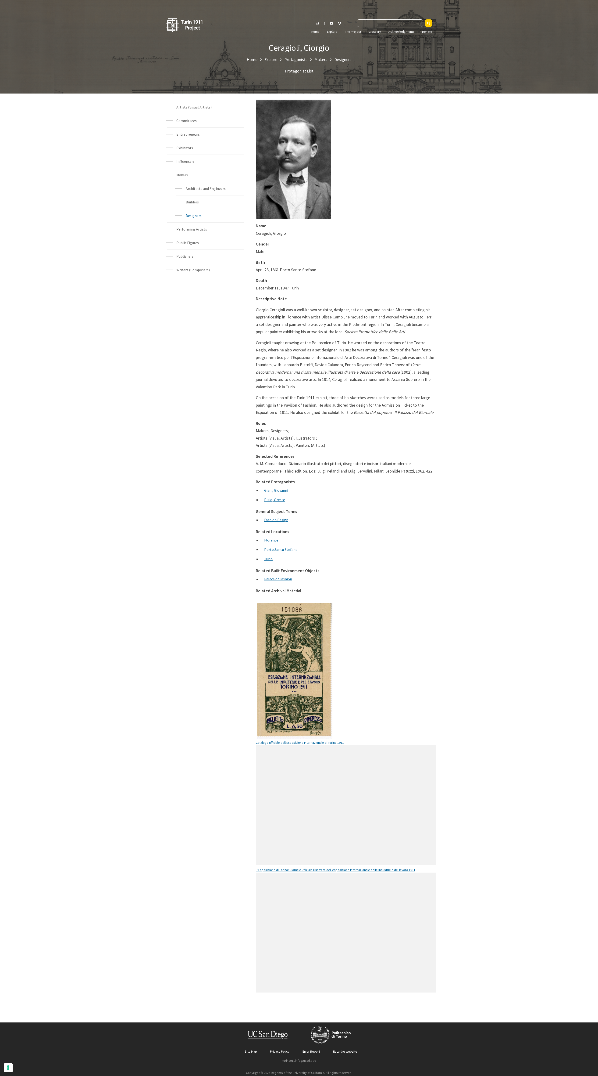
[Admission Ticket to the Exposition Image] (289, 677)
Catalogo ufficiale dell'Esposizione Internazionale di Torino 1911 (300, 742)
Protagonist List (299, 71)
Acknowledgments (401, 31)
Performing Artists (191, 229)
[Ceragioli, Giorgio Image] (293, 163)
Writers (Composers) (193, 269)
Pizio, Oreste (274, 499)
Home (315, 31)
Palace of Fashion (278, 579)
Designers (343, 59)
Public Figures (187, 242)
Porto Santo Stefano (281, 549)
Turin (268, 558)
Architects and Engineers (206, 188)
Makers (320, 59)
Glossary (375, 31)
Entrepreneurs (188, 134)
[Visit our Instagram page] (317, 23)
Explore (332, 31)
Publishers (184, 256)
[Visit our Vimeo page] (341, 23)
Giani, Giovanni (276, 490)
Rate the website (345, 1051)
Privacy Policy (279, 1051)
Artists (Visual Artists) (194, 107)
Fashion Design (276, 519)
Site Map (251, 1051)
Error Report (311, 1051)
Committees (186, 120)
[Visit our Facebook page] (324, 23)
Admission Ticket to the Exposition (295, 663)
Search (352, 22)
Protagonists (295, 59)
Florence (271, 540)
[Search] (428, 23)
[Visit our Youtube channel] (331, 23)
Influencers (185, 161)
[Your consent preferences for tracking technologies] (8, 1067)
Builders (192, 202)
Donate (427, 31)
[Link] (300, 677)
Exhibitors (184, 147)
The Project (353, 31)
